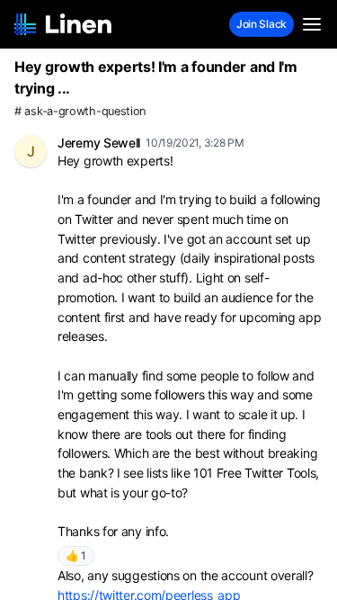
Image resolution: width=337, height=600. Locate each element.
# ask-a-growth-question (80, 111)
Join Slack (261, 24)
